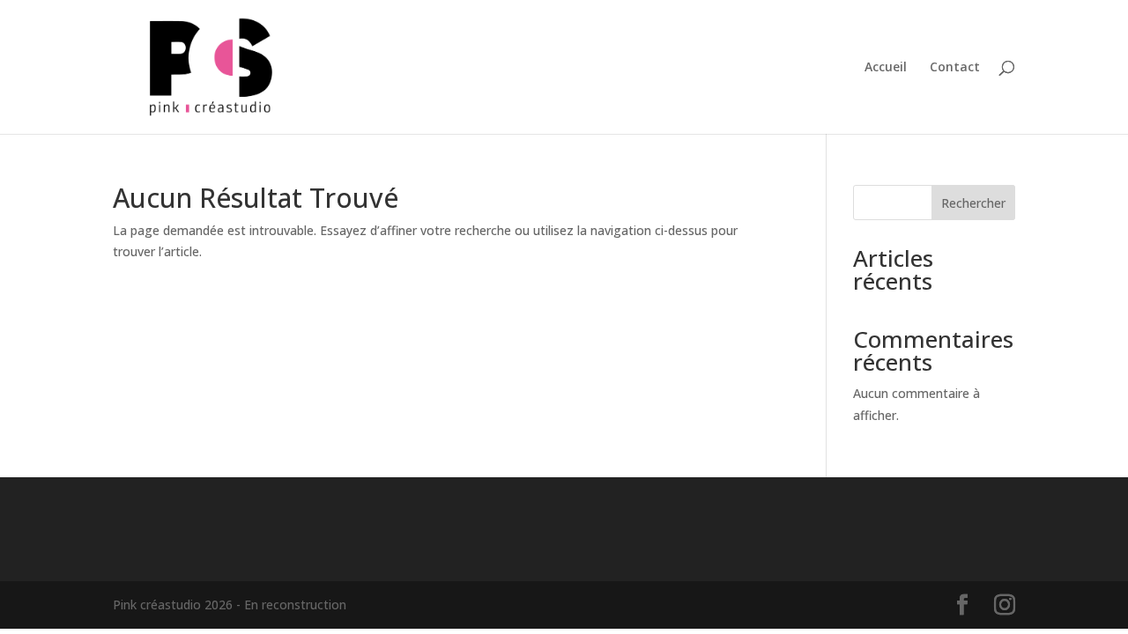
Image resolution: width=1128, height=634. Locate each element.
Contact (955, 68)
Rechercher (973, 203)
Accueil (886, 68)
